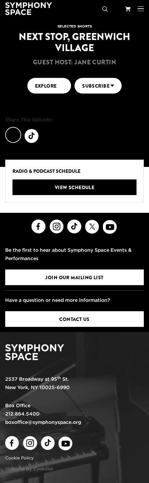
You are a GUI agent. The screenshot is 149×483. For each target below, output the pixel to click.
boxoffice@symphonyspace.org (43, 422)
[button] (141, 8)
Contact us (74, 319)
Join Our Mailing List (74, 277)
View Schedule (75, 187)
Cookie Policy (19, 457)
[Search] (105, 8)
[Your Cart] (128, 8)
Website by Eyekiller (29, 469)
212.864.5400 (22, 414)
